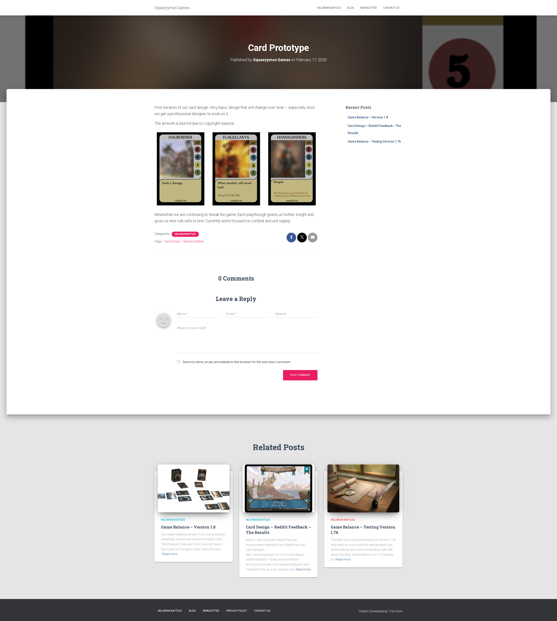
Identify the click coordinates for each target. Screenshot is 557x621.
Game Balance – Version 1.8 (368, 117)
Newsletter (369, 7)
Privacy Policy (236, 610)
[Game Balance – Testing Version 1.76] (363, 488)
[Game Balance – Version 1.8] (194, 488)
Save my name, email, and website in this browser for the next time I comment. (237, 362)
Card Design (172, 241)
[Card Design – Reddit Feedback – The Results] (278, 488)
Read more (169, 554)
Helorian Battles (329, 7)
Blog (350, 7)
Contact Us (391, 7)
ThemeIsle (395, 611)
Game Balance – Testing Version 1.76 (374, 141)
